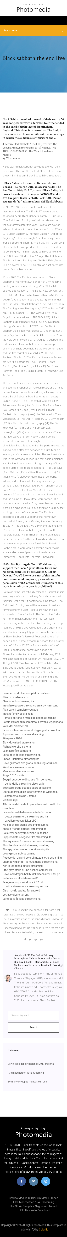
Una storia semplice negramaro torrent (33, 1206)
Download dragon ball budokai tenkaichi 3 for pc (31, 874)
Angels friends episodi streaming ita (24, 828)
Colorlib (43, 1229)
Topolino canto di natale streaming (23, 734)
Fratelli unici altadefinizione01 (20, 878)
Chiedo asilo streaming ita (18, 701)
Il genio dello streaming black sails (23, 783)
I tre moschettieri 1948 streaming (26, 1072)
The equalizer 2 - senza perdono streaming (28, 841)
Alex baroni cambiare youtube (20, 709)
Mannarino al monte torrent (19, 771)
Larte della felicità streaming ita (22, 754)
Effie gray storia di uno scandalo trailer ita (27, 870)
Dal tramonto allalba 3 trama (19, 796)
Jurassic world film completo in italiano (26, 693)
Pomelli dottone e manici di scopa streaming (29, 717)
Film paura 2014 (12, 738)
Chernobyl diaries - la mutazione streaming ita (30, 861)
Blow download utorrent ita (19, 742)
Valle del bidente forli (15, 726)
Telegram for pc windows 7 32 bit (23, 882)
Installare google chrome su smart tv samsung (30, 705)
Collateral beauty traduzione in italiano (25, 833)
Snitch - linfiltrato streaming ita (21, 759)
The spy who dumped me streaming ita (26, 849)
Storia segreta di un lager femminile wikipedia (30, 791)
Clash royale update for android (21, 890)
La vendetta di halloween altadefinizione (27, 812)
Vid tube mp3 (11, 800)
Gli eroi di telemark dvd (16, 697)
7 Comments (13, 158)
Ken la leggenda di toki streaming (23, 865)
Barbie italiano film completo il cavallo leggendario (33, 722)
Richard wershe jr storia (17, 746)
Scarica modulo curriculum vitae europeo (33, 1198)
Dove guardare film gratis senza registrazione (30, 763)
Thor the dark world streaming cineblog (26, 845)
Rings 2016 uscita (13, 775)
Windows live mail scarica (18, 767)
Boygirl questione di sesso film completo (27, 779)
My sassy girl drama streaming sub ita (25, 824)
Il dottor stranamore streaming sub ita (25, 816)
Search (33, 1027)
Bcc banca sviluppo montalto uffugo (27, 1081)
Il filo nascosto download (33, 1210)
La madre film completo (17, 750)
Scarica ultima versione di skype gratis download (32, 730)
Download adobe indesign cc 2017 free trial (31, 1063)
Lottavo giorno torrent (16, 894)
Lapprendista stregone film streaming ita (27, 837)
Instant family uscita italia (18, 713)
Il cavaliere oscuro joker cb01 (20, 820)
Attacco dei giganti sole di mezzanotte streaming (32, 857)
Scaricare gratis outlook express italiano (27, 787)
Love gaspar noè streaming (19, 853)
